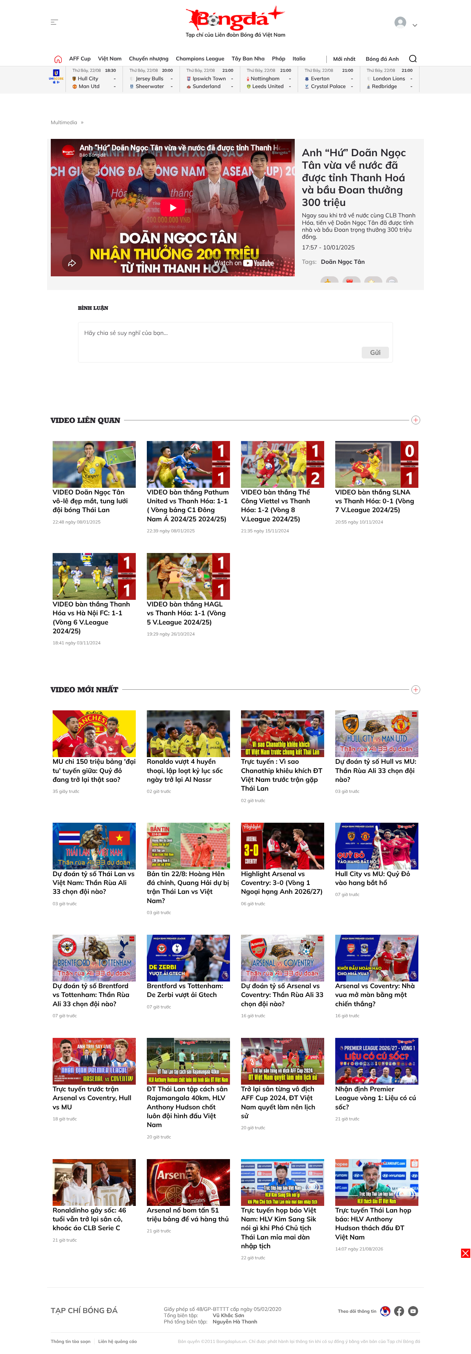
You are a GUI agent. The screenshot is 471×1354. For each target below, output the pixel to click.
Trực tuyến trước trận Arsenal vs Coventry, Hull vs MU (92, 1098)
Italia (299, 58)
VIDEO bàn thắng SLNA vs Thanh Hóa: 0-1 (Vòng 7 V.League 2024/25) (374, 501)
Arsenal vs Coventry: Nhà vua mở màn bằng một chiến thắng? (375, 995)
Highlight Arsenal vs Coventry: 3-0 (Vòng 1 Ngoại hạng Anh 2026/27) (282, 883)
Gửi (375, 352)
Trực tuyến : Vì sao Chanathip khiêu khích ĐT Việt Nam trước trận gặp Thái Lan (281, 775)
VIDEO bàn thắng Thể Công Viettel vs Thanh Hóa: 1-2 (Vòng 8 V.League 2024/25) (275, 505)
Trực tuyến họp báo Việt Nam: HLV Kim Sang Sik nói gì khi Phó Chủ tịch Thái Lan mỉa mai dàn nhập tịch (278, 1228)
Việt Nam (109, 58)
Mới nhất (344, 59)
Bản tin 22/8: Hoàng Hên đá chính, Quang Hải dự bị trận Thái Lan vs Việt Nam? (188, 887)
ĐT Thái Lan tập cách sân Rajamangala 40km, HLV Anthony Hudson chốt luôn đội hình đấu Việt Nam (187, 1107)
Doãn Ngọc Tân (343, 261)
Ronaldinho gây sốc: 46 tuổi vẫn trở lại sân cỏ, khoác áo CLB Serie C (89, 1219)
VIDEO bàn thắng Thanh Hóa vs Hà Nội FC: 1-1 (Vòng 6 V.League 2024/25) (91, 617)
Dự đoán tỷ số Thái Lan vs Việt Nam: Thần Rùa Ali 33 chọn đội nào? (94, 883)
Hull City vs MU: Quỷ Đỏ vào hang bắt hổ (372, 878)
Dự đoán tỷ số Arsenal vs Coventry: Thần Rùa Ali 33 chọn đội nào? (282, 995)
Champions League (200, 58)
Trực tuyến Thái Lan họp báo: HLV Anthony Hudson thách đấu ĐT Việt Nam (373, 1223)
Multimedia (64, 122)
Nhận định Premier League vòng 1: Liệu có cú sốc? (375, 1098)
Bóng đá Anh (382, 59)
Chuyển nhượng (149, 58)
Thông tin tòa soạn (71, 1341)
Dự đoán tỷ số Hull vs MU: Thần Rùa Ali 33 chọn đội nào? (375, 770)
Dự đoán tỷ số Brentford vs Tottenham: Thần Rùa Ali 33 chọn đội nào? (91, 995)
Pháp (278, 58)
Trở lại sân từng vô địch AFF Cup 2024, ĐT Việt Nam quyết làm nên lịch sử (278, 1102)
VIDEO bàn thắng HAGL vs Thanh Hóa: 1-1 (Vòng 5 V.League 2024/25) (186, 613)
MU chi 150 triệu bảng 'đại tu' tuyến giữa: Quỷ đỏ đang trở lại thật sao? (94, 770)
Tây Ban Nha (248, 58)
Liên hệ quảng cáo (117, 1341)
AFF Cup (80, 58)
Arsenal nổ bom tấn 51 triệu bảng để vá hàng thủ (188, 1214)
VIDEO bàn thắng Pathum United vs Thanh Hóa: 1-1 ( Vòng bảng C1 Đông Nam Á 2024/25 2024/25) (188, 505)
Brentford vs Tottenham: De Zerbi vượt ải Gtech (185, 990)
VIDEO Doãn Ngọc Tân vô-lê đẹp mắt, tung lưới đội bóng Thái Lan (90, 501)
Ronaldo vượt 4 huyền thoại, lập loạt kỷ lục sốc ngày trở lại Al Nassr (185, 770)
